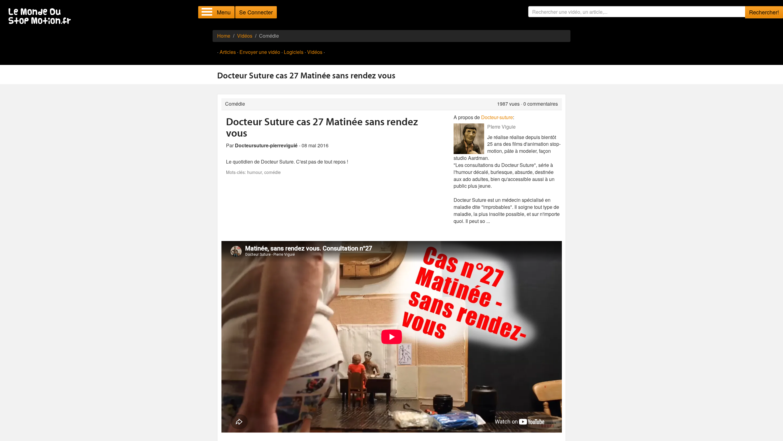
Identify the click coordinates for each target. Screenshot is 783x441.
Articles (228, 51)
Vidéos (244, 35)
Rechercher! (764, 12)
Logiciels (293, 51)
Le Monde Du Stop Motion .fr (41, 17)
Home (223, 35)
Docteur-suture (497, 117)
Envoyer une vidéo (259, 51)
